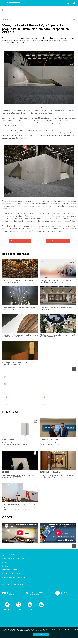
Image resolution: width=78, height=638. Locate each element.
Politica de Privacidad (11, 573)
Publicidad (6, 562)
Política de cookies (40, 630)
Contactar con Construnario (14, 558)
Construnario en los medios (13, 577)
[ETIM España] (61, 593)
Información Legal (10, 570)
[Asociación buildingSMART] (34, 593)
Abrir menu (4, 3)
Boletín (5, 566)
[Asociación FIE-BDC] (8, 593)
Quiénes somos (8, 554)
